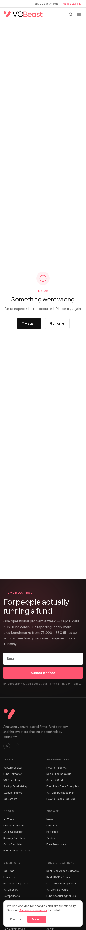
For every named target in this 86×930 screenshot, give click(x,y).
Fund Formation (12, 773)
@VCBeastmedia (47, 3)
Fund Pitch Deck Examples (62, 786)
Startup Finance (12, 792)
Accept (36, 919)
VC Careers (10, 798)
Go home (57, 323)
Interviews (52, 825)
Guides (50, 838)
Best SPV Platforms (58, 877)
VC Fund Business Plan (60, 792)
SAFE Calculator (13, 831)
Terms (52, 683)
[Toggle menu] (79, 14)
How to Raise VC (56, 767)
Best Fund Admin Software (62, 871)
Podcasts (52, 831)
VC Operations (12, 780)
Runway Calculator (14, 838)
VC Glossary (10, 889)
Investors (9, 877)
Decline (15, 919)
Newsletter (73, 3)
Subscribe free (43, 673)
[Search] (70, 14)
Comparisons (11, 896)
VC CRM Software (57, 889)
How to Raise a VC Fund (61, 798)
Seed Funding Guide (58, 773)
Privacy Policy (70, 683)
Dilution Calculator (14, 825)
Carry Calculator (13, 844)
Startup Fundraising (15, 786)
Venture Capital (12, 767)
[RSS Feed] (16, 746)
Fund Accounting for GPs (61, 896)
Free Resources (56, 844)
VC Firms (8, 871)
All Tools (8, 819)
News (49, 819)
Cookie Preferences (33, 910)
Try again (29, 323)
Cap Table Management (61, 883)
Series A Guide (55, 780)
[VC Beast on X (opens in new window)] (6, 746)
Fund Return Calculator (17, 850)
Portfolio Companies (16, 883)
